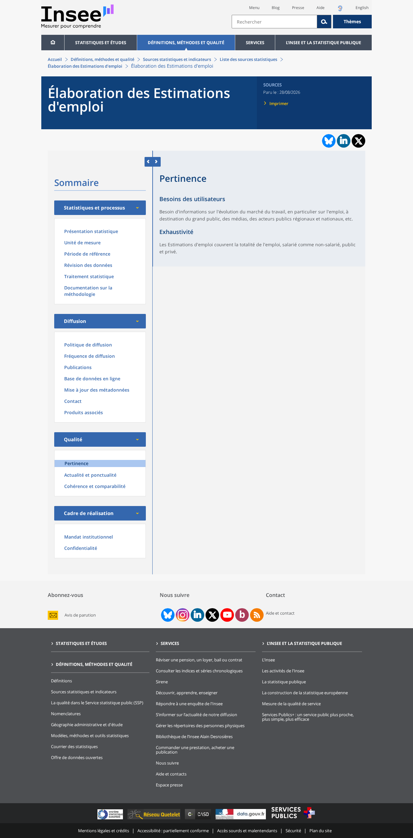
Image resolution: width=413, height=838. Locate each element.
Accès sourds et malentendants (247, 830)
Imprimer (278, 103)
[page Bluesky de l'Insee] (167, 615)
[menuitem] (52, 42)
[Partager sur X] (359, 141)
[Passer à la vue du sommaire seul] (157, 162)
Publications (78, 367)
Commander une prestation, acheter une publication (195, 750)
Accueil (55, 59)
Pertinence (76, 463)
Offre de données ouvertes (77, 757)
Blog (276, 7)
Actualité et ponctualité (90, 475)
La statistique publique (284, 682)
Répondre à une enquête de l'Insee (189, 703)
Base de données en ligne (92, 378)
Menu (254, 7)
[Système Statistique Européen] (110, 819)
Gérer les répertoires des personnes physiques (200, 725)
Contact (73, 401)
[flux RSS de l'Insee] (257, 615)
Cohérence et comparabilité (95, 486)
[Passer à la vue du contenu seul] (148, 162)
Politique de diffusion (88, 345)
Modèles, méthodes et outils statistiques (90, 735)
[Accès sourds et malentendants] (340, 10)
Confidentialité (80, 548)
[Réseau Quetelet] (154, 819)
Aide (321, 7)
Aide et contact (280, 613)
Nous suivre (167, 763)
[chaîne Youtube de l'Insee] (227, 615)
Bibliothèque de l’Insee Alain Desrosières (194, 736)
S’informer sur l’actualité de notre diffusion (196, 714)
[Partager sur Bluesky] (328, 141)
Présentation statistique (91, 231)
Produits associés (83, 412)
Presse (298, 7)
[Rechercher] (324, 21)
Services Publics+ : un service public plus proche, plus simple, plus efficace (308, 717)
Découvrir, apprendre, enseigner (186, 693)
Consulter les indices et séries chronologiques (199, 671)
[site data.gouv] (241, 819)
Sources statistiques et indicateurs (177, 59)
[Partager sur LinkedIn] (344, 141)
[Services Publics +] (293, 819)
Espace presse (169, 785)
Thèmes (352, 21)
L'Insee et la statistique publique (323, 42)
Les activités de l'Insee (283, 671)
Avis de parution (80, 615)
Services (255, 42)
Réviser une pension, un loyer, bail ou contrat (199, 660)
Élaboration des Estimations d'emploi (85, 66)
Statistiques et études (100, 42)
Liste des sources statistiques (248, 59)
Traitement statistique (89, 276)
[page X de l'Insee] (212, 615)
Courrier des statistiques (74, 746)
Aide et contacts (171, 774)
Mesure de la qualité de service (291, 703)
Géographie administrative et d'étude (87, 724)
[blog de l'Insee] (242, 615)
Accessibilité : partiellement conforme (173, 830)
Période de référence (87, 254)
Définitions (61, 681)
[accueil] (53, 42)
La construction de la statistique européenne (305, 693)
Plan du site (320, 830)
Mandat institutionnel (88, 537)
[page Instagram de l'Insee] (182, 615)
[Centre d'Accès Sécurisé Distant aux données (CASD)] (198, 819)
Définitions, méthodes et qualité (186, 42)
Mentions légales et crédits (103, 830)
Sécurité (293, 830)
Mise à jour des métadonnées (96, 390)
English (362, 7)
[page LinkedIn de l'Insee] (197, 615)
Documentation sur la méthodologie (88, 291)
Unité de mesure (82, 242)
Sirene (162, 682)
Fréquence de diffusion (89, 356)
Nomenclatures (66, 713)
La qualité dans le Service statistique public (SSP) (97, 703)
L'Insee (268, 660)
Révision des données (88, 265)
